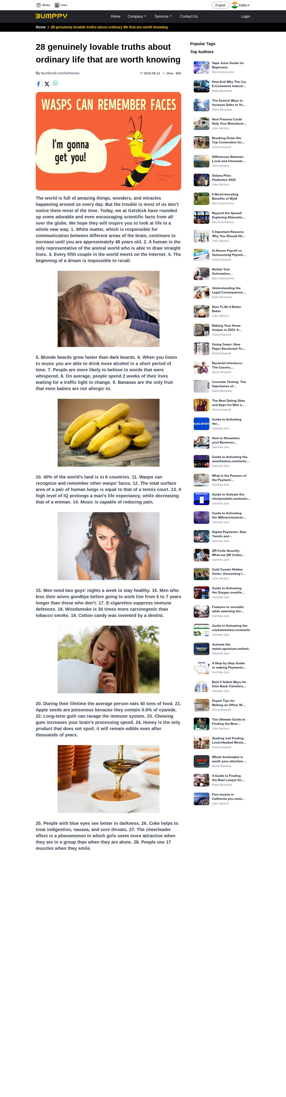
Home (41, 27)
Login (245, 16)
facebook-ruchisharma (60, 73)
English (220, 5)
